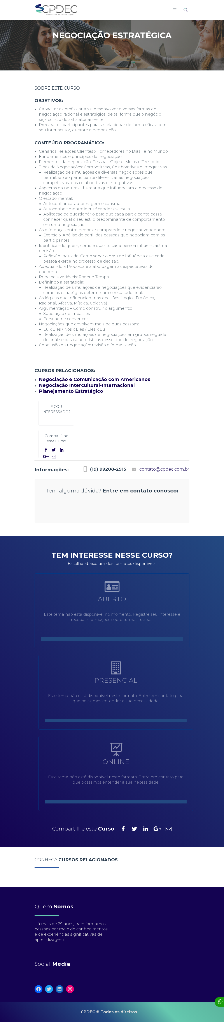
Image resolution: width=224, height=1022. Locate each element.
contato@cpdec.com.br (164, 469)
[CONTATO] (67, 511)
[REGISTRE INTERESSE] (112, 638)
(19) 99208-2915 (108, 469)
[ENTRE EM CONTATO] (116, 720)
